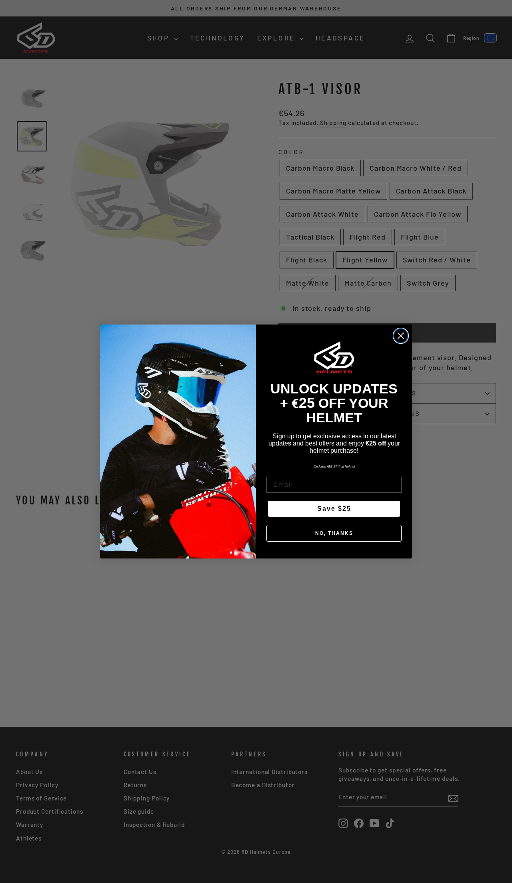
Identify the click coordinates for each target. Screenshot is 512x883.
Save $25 (334, 508)
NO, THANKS (334, 533)
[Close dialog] (401, 336)
